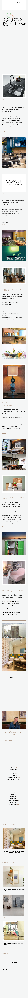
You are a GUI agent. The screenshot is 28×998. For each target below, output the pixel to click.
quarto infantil (14, 802)
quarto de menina (14, 800)
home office (14, 785)
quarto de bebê (14, 798)
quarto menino (14, 804)
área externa (14, 815)
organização (5, 290)
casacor (4, 197)
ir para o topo (14, 962)
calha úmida (5, 102)
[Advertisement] (14, 52)
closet (14, 773)
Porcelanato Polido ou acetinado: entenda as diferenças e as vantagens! (13, 919)
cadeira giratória (11, 590)
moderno (19, 590)
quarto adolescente (14, 796)
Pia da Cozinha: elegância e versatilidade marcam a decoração (13, 110)
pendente (11, 405)
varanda (14, 813)
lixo (3, 497)
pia (2, 103)
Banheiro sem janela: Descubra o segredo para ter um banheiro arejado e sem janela (14, 852)
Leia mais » (4, 131)
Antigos (11, 677)
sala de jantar (14, 810)
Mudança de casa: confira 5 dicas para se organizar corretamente (13, 296)
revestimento (14, 806)
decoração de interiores (14, 779)
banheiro (14, 767)
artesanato (14, 765)
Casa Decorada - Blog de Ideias (12, 991)
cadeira (4, 590)
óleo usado (8, 497)
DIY (14, 756)
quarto (14, 794)
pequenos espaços (7, 591)
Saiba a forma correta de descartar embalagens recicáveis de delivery (12, 504)
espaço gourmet (14, 781)
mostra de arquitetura (13, 197)
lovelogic (18, 994)
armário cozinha (14, 760)
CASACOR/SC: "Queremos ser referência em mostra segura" (13, 203)
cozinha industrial (19, 102)
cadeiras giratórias (7, 601)
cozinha (11, 102)
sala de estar (14, 808)
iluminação (5, 405)
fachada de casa (14, 783)
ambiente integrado (14, 758)
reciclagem (15, 497)
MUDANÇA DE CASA (15, 289)
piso (14, 792)
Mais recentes (15, 679)
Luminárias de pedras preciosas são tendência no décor (13, 411)
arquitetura (14, 763)
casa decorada (6, 289)
